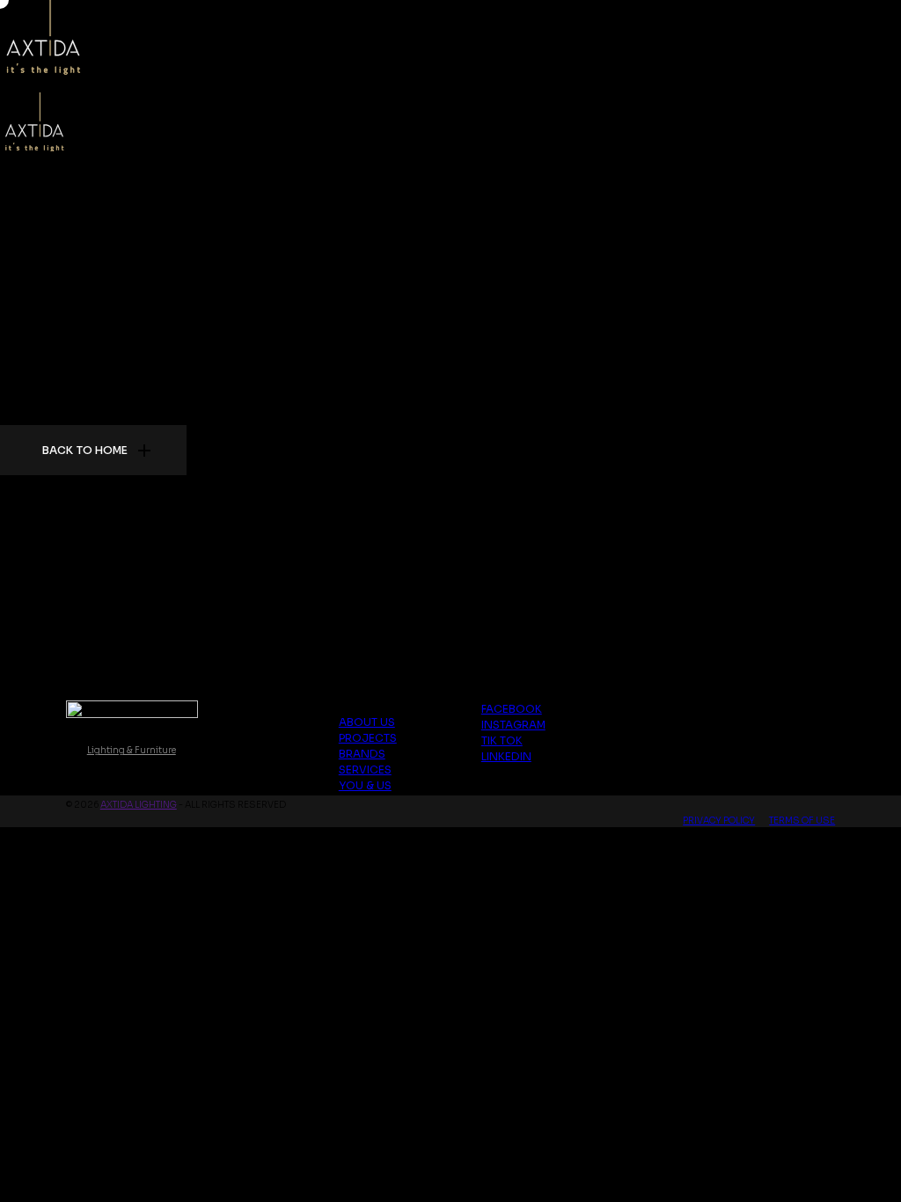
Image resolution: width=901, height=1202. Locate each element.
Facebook (511, 708)
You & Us (365, 785)
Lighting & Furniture (131, 750)
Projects (368, 737)
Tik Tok (502, 740)
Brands (362, 753)
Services (365, 769)
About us (367, 722)
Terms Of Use (802, 820)
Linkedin (506, 756)
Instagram (513, 724)
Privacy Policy (719, 820)
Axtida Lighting (138, 804)
